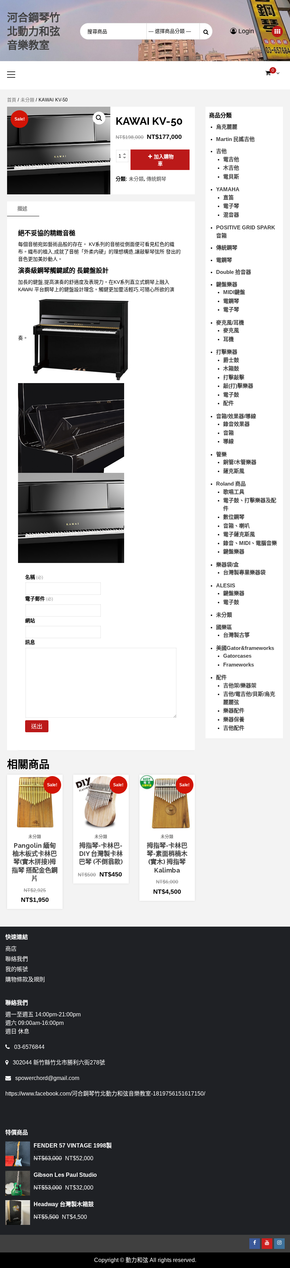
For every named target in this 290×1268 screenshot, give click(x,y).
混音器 (231, 215)
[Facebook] (254, 1243)
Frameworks (238, 665)
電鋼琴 (224, 260)
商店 (11, 949)
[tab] (22, 208)
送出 (36, 726)
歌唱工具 (233, 492)
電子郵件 (39, 598)
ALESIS (225, 585)
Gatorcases (237, 656)
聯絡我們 (16, 959)
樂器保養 (233, 719)
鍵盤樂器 (226, 284)
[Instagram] (279, 1243)
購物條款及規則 (25, 979)
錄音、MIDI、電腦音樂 (250, 543)
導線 (228, 441)
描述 (22, 208)
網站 (30, 620)
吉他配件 (233, 728)
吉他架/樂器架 (239, 685)
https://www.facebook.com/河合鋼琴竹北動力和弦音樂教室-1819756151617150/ (105, 1094)
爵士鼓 (231, 360)
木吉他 (231, 168)
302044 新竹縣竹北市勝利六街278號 (59, 1062)
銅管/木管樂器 (239, 462)
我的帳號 (16, 969)
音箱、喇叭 (236, 526)
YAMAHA (227, 189)
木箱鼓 (231, 368)
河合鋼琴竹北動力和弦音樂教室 (33, 31)
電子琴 (231, 206)
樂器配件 (233, 711)
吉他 (221, 151)
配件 (228, 403)
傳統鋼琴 (156, 179)
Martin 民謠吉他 (235, 139)
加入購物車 (164, 160)
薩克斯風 (233, 471)
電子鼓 (231, 395)
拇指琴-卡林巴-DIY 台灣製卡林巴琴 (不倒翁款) (101, 854)
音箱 (228, 433)
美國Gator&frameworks (245, 648)
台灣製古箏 (236, 635)
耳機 (228, 339)
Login (245, 31)
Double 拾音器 (233, 272)
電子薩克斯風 (239, 534)
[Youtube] (267, 1243)
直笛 (228, 197)
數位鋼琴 (233, 517)
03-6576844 (29, 1047)
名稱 (34, 577)
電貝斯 (231, 177)
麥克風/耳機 (230, 322)
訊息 (30, 642)
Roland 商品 (231, 484)
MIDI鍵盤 (234, 292)
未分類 (27, 99)
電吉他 (231, 159)
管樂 (221, 454)
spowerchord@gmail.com (47, 1078)
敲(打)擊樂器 (238, 386)
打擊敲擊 (233, 377)
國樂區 (224, 627)
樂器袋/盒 (227, 565)
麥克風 (231, 330)
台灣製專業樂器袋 (244, 572)
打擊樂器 (226, 352)
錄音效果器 (236, 424)
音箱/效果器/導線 (236, 416)
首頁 (11, 99)
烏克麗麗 (226, 127)
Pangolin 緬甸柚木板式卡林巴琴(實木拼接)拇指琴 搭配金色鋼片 (35, 862)
